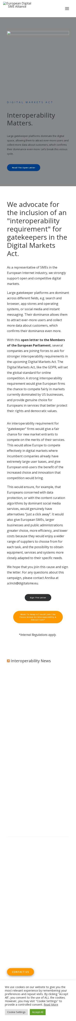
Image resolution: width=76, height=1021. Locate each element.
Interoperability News (31, 660)
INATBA (13, 777)
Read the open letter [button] (23, 167)
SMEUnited (39, 761)
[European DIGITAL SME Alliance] (17, 8)
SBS (27, 761)
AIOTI (62, 761)
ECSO (53, 761)
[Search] (38, 840)
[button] (67, 8)
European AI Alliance (43, 772)
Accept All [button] (37, 1012)
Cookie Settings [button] (16, 1012)
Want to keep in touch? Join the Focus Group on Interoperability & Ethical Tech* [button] (38, 617)
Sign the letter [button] (38, 597)
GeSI (21, 783)
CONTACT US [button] (20, 971)
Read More (51, 1004)
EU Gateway (15, 766)
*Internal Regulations (33, 635)
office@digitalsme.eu (31, 921)
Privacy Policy (17, 867)
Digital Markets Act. (42, 362)
